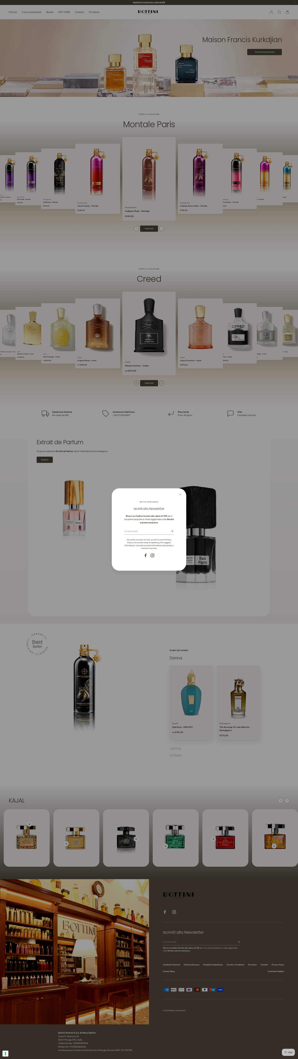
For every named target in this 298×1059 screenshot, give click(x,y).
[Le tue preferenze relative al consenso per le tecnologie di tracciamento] (5, 1054)
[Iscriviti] (170, 531)
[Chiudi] (180, 494)
